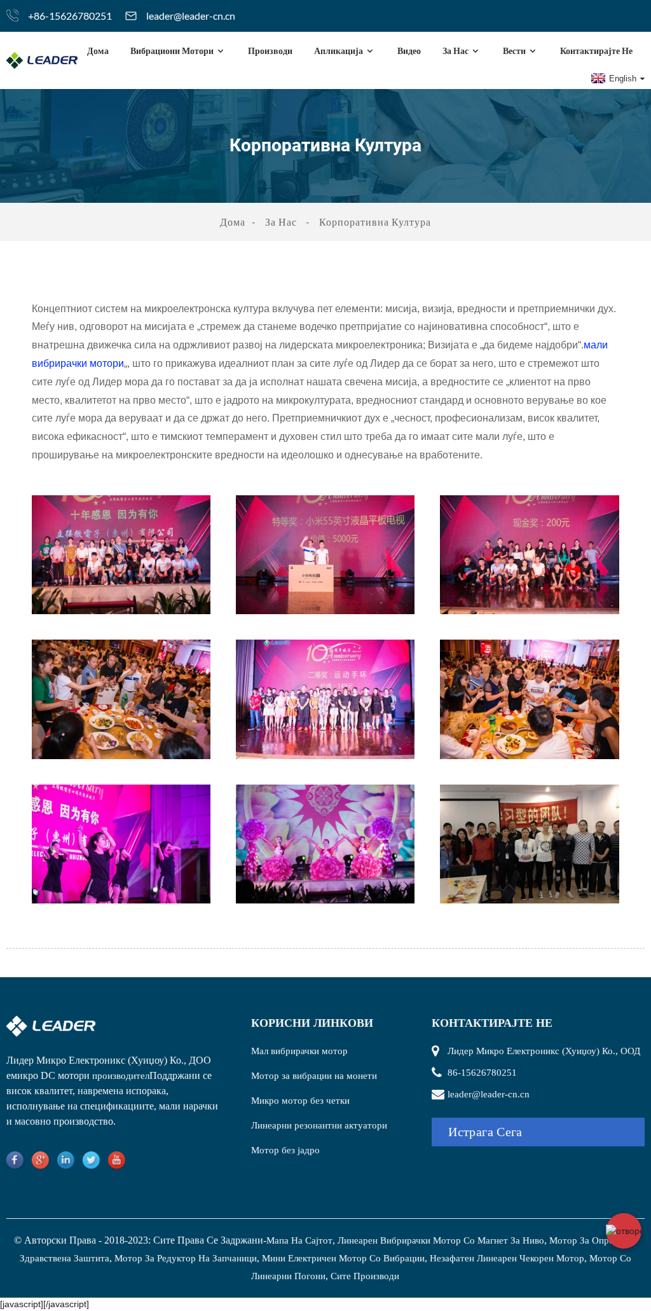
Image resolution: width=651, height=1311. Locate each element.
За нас (455, 50)
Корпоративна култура (375, 222)
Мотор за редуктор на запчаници (185, 1258)
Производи (270, 50)
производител (120, 1076)
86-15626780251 (482, 1072)
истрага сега (485, 1132)
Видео (409, 50)
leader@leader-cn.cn (190, 16)
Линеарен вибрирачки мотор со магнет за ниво (441, 1240)
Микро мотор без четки (300, 1100)
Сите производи (365, 1276)
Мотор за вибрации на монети (314, 1076)
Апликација (338, 50)
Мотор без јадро (285, 1150)
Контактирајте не (596, 50)
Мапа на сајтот (299, 1240)
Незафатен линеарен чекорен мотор (507, 1258)
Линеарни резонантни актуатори (319, 1125)
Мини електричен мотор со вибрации (343, 1258)
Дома (98, 50)
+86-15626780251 (70, 16)
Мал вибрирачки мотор (299, 1051)
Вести (514, 50)
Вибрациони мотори (172, 50)
